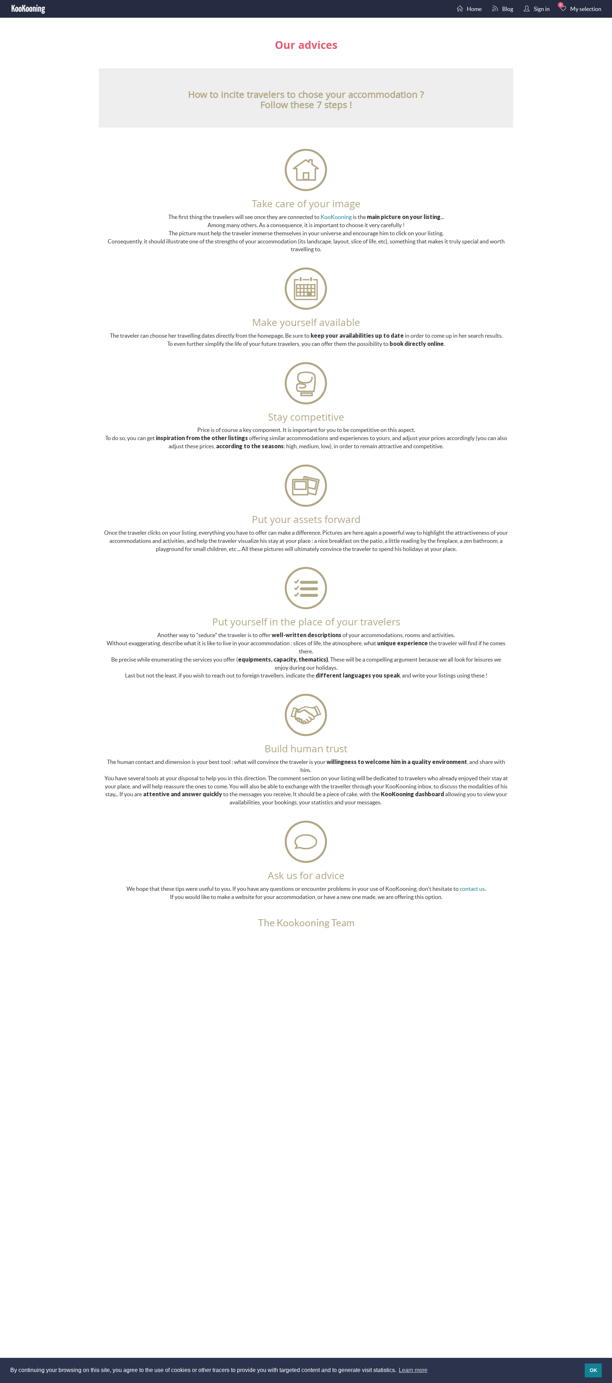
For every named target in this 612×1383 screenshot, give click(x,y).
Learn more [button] (413, 1370)
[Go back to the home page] (28, 9)
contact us (472, 888)
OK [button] (593, 1370)
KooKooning (336, 216)
